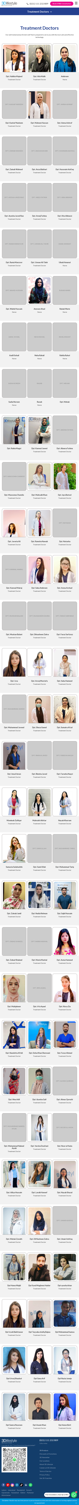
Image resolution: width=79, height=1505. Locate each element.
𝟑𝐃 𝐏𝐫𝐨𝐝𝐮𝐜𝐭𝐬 (44, 1450)
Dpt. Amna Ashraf (64, 123)
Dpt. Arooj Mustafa (39, 681)
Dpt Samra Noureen (14, 1425)
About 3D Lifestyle (46, 1464)
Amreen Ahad (39, 309)
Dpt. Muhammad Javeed (14, 727)
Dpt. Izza (14, 681)
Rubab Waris (65, 309)
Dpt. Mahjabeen (14, 1006)
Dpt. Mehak (65, 402)
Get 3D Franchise (46, 1478)
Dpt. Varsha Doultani (39, 1146)
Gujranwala (6, 1493)
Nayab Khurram (64, 820)
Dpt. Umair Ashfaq (65, 1239)
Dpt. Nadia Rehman (39, 913)
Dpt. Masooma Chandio (14, 495)
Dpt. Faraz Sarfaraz (65, 634)
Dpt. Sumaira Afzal (65, 727)
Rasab (39, 402)
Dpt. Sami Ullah (39, 867)
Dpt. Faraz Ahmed (64, 1053)
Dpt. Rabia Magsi (14, 448)
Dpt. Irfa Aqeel (39, 1006)
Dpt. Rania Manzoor (14, 262)
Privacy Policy (45, 1475)
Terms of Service (45, 1471)
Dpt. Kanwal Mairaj (14, 588)
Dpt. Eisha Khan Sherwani (39, 1053)
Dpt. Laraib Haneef (39, 1192)
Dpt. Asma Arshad (64, 588)
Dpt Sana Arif (39, 1378)
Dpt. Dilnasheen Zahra (39, 634)
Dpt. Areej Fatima (39, 216)
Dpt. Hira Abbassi (65, 216)
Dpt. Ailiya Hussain (14, 1192)
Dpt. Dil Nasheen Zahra (39, 1239)
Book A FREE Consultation (62, 3)
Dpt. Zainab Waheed (14, 169)
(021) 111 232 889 (39, 3)
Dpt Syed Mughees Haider (39, 1285)
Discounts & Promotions (48, 1454)
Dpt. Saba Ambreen (39, 588)
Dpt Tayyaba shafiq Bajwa (39, 1332)
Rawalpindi (21, 1490)
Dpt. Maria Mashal (39, 960)
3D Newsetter (45, 1457)
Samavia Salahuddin (14, 867)
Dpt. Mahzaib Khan (39, 495)
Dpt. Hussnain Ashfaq (65, 169)
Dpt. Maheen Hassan (39, 123)
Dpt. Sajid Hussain (64, 913)
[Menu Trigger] (76, 3)
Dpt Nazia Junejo (65, 1378)
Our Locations (44, 1461)
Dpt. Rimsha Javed (39, 774)
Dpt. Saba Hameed (64, 681)
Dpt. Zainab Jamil (14, 913)
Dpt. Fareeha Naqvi (65, 774)
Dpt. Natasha (64, 541)
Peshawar (30, 1493)
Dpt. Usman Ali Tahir (39, 262)
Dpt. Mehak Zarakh (14, 1239)
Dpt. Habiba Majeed (14, 76)
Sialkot (22, 1493)
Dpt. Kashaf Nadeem (14, 123)
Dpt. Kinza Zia (65, 1006)
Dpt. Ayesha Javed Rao (14, 216)
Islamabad (11, 1490)
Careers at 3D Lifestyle (48, 1468)
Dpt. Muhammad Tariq (65, 867)
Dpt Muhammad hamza (64, 1332)
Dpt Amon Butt (65, 1425)
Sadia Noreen (14, 402)
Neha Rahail (39, 355)
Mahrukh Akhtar (39, 820)
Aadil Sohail (14, 355)
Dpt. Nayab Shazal (64, 1192)
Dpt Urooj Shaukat (14, 1378)
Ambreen (65, 76)
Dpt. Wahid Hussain (14, 309)
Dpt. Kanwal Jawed (39, 448)
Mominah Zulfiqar (14, 820)
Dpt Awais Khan (39, 1425)
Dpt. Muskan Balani (14, 634)
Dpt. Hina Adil (14, 1099)
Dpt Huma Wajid (14, 1285)
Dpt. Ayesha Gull (39, 1099)
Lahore (4, 1490)
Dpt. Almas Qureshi (65, 1099)
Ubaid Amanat (65, 262)
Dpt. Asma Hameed (65, 960)
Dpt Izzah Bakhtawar (14, 1332)
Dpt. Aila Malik (39, 76)
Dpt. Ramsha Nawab (39, 541)
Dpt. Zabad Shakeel (14, 960)
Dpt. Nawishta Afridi (14, 1053)
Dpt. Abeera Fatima (65, 448)
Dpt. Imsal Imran (14, 774)
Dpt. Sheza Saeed (39, 727)
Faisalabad (15, 1493)
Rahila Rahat (65, 355)
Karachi (29, 1490)
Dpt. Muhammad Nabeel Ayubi (14, 1147)
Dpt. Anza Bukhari (39, 169)
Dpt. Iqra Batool (64, 495)
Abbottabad (6, 1495)
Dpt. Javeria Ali (14, 541)
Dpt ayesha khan (65, 1285)
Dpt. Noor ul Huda (64, 1146)
